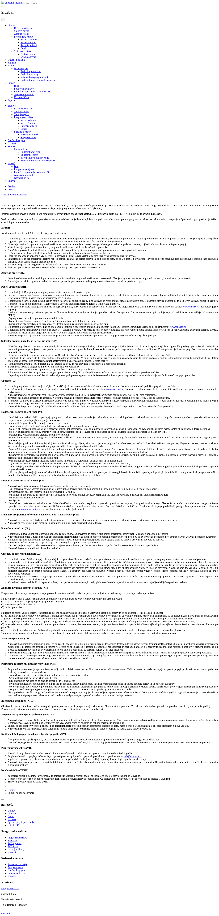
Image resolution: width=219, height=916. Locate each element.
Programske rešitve (23, 36)
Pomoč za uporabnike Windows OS (32, 91)
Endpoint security (29, 74)
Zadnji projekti (21, 33)
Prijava (11, 100)
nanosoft (5, 913)
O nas (11, 816)
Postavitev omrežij (30, 54)
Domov (11, 790)
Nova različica (21, 97)
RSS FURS (14, 825)
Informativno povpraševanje (35, 77)
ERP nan (12, 840)
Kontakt (12, 62)
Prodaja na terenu (16, 873)
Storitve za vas (21, 31)
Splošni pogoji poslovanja (14, 194)
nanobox (12, 876)
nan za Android (28, 42)
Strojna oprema (28, 57)
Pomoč (11, 83)
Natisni (12, 186)
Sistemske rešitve (22, 51)
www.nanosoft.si (191, 306)
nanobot (12, 852)
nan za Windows (29, 39)
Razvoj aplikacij (29, 45)
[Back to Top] (2, 799)
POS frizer (13, 846)
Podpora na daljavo (24, 88)
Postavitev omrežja (17, 864)
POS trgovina (14, 843)
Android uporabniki (24, 94)
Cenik (24, 48)
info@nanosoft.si (132, 756)
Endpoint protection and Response (38, 80)
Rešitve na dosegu (23, 28)
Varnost (11, 65)
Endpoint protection (31, 71)
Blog (16, 85)
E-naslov (12, 189)
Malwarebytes (21, 68)
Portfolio (12, 813)
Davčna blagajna (16, 59)
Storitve (12, 25)
